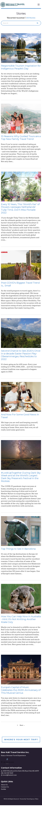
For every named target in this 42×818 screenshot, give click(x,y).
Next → (22, 725)
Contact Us (5, 787)
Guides (3, 789)
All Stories (30, 18)
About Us (4, 785)
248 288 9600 (8, 773)
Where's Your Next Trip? (21, 739)
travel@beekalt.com (10, 775)
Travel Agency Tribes (32, 799)
